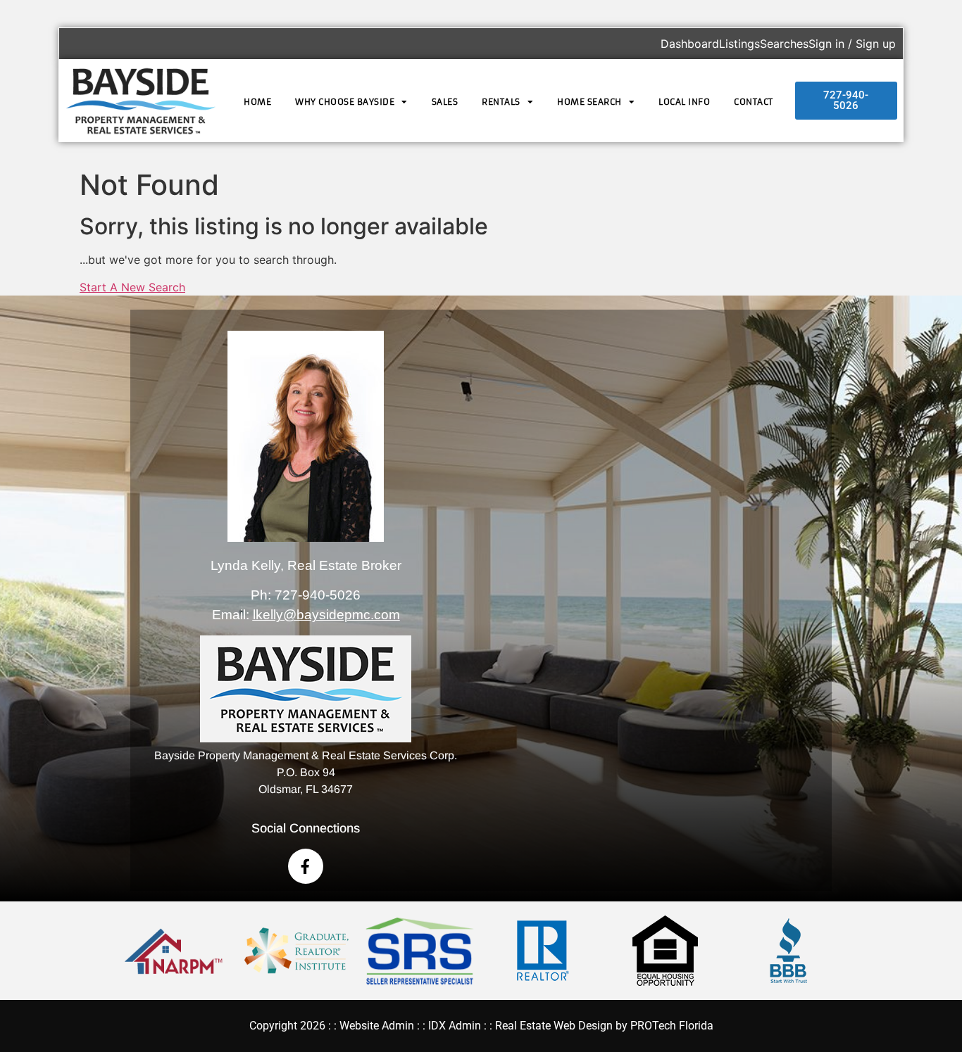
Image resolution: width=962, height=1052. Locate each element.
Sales (445, 101)
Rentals (501, 101)
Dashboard (690, 44)
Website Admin (376, 1025)
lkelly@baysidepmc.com (326, 614)
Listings (739, 44)
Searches (784, 44)
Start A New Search (132, 287)
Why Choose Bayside (344, 101)
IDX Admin (454, 1025)
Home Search (589, 101)
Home (257, 101)
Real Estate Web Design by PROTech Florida (604, 1025)
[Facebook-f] (305, 866)
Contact (753, 101)
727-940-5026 (318, 595)
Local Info (684, 101)
